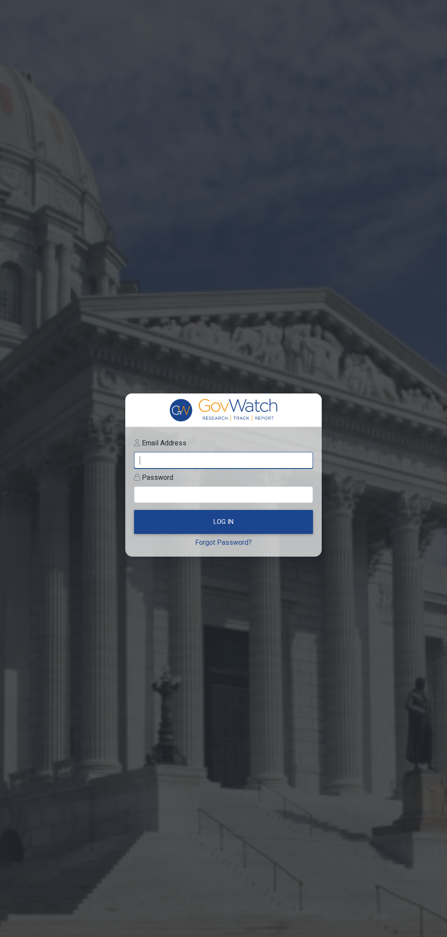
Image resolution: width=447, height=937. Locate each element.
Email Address (164, 443)
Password (157, 477)
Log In (223, 522)
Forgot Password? (223, 542)
